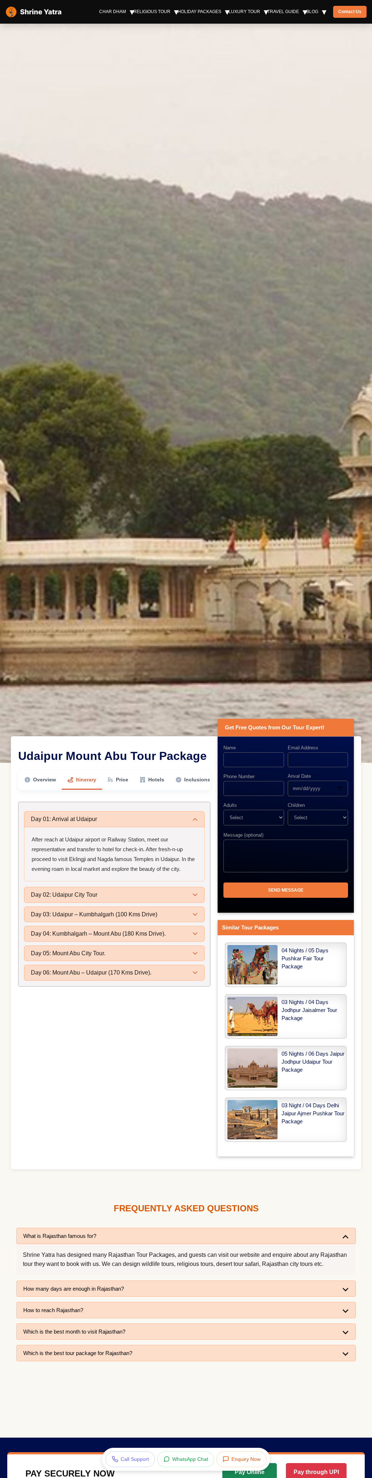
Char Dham (112, 11)
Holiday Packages (199, 11)
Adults (230, 805)
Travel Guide (283, 11)
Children (296, 805)
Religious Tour (151, 11)
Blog (312, 11)
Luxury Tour (244, 11)
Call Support (135, 1459)
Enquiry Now (245, 1459)
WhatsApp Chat (190, 1459)
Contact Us (349, 11)
